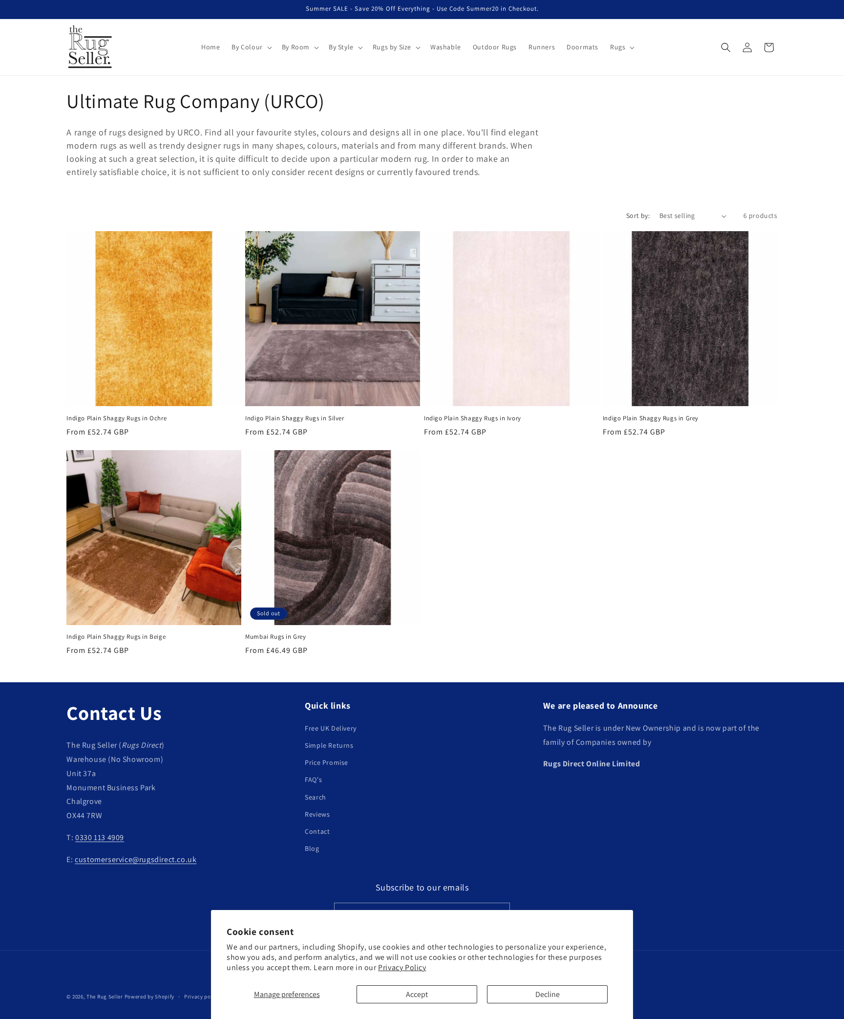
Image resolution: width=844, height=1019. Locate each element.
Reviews (317, 814)
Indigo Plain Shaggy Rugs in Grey (650, 418)
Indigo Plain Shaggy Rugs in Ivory (472, 418)
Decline (547, 994)
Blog (312, 848)
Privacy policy (202, 996)
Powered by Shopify (150, 996)
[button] (250, 47)
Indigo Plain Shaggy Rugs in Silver (294, 418)
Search (315, 797)
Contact (317, 831)
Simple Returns (329, 745)
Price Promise (326, 762)
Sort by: (638, 215)
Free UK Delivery (331, 728)
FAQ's (313, 779)
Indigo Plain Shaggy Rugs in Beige (116, 637)
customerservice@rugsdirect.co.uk (135, 859)
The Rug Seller (104, 996)
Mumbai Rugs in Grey (275, 637)
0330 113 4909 (99, 837)
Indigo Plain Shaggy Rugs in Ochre (116, 418)
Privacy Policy (402, 967)
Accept (417, 994)
